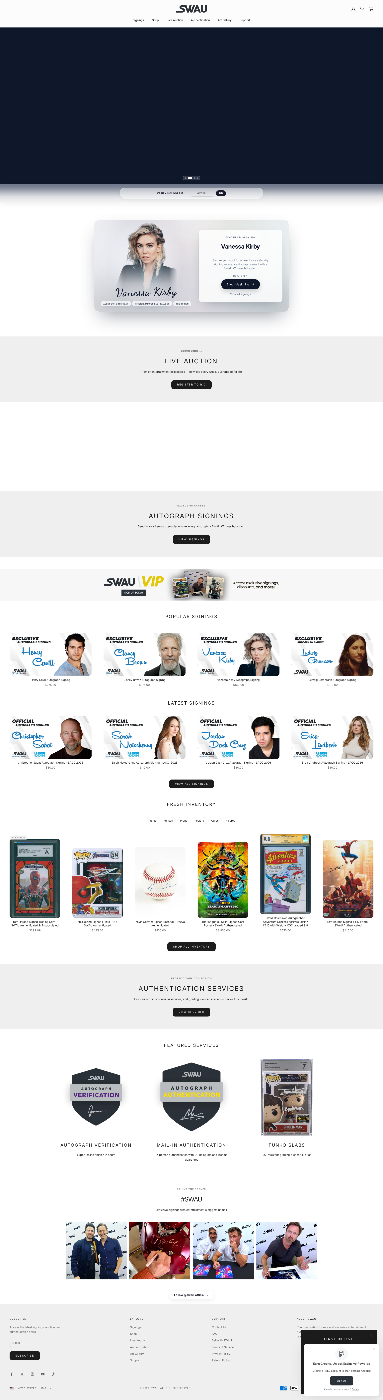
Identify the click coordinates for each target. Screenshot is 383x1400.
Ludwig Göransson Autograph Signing (332, 679)
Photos (152, 820)
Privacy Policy (221, 1353)
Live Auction (175, 20)
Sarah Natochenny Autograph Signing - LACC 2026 (145, 762)
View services (191, 1012)
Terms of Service (223, 1347)
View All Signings (191, 783)
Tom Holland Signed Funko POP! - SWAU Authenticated (97, 923)
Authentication (200, 20)
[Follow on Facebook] (12, 1374)
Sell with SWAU (222, 1340)
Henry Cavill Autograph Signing (50, 679)
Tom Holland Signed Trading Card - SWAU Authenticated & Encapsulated (35, 923)
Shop (155, 20)
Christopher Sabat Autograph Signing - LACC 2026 (50, 762)
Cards (215, 820)
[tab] (186, 178)
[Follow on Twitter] (22, 1374)
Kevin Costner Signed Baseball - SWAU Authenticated (160, 923)
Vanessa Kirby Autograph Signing (238, 679)
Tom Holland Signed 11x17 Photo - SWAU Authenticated (348, 923)
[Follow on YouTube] (43, 1374)
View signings (191, 539)
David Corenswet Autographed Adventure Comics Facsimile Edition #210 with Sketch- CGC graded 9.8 (285, 921)
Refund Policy (221, 1360)
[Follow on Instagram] (32, 1374)
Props (183, 820)
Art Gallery (225, 20)
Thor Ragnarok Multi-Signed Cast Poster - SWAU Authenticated (223, 923)
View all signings (240, 305)
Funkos (168, 820)
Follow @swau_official (191, 1295)
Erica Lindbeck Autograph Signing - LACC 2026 (332, 762)
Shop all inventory (191, 946)
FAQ (214, 1333)
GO (221, 193)
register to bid (191, 384)
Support (245, 20)
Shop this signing (238, 295)
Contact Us (219, 1327)
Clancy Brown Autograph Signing (144, 679)
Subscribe (24, 1355)
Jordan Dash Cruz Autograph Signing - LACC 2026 (238, 762)
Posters (199, 820)
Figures (230, 820)
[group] (191, 585)
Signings (138, 20)
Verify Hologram (170, 193)
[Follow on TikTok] (53, 1374)
